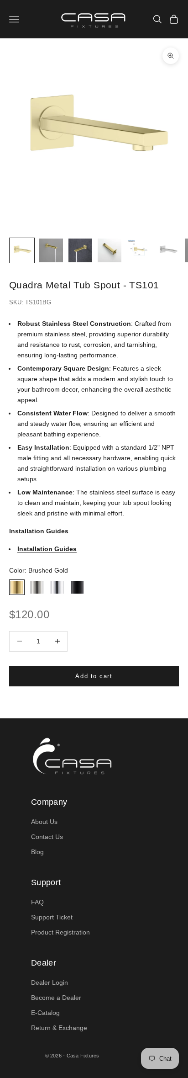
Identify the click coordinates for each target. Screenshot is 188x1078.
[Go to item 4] (109, 250)
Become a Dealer (56, 997)
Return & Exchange (59, 1027)
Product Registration (60, 932)
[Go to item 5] (138, 250)
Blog (37, 851)
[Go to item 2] (51, 250)
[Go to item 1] (22, 250)
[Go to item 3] (80, 250)
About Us (44, 821)
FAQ (37, 902)
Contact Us (47, 836)
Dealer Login (49, 982)
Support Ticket (52, 917)
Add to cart (93, 676)
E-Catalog (45, 1012)
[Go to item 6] (168, 250)
